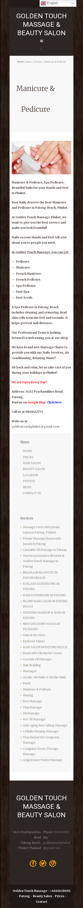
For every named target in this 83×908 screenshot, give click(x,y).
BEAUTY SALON (34, 469)
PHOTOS (29, 481)
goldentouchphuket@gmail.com (36, 426)
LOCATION (30, 475)
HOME (27, 451)
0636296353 (61, 832)
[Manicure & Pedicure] (41, 157)
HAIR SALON (31, 463)
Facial (26, 683)
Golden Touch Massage (30, 891)
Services (38, 61)
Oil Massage (31, 713)
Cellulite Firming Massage (41, 731)
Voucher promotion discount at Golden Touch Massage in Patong (43, 561)
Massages (30, 671)
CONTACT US (32, 493)
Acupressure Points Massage (42, 760)
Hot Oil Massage (34, 719)
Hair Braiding (32, 665)
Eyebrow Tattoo (34, 641)
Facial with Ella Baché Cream (42, 653)
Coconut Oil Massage (37, 659)
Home (20, 61)
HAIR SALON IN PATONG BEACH (45, 647)
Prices (59, 896)
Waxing (28, 695)
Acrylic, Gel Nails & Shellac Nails (44, 677)
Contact (41, 902)
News (28, 61)
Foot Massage (32, 701)
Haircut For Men (34, 635)
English (52, 3)
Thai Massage (32, 707)
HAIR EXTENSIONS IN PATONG (44, 595)
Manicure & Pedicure (37, 689)
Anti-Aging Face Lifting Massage (45, 725)
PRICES (28, 457)
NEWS (27, 487)
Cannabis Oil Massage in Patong (45, 550)
